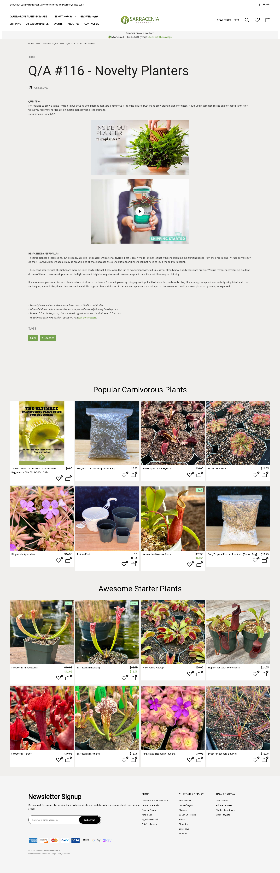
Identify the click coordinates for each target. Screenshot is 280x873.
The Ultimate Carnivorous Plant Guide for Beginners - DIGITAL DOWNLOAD (34, 470)
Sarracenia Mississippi (89, 667)
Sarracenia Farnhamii (88, 753)
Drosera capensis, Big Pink (222, 753)
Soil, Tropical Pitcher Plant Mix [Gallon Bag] (232, 554)
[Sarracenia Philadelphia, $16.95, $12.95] (42, 632)
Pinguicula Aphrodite (23, 554)
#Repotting (47, 337)
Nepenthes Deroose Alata (156, 554)
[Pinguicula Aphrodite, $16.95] (42, 518)
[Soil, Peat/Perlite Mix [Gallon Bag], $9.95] (107, 433)
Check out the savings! (159, 37)
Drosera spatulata (218, 468)
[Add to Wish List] (59, 479)
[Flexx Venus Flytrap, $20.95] (173, 632)
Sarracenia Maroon (21, 753)
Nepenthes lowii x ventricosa (224, 667)
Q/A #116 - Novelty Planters (108, 70)
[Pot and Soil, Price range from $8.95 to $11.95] (107, 518)
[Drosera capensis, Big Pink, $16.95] (238, 718)
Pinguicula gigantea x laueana (158, 753)
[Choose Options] (134, 475)
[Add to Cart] (68, 479)
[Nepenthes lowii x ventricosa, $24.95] (238, 632)
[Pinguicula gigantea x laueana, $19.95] (173, 718)
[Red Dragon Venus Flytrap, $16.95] (173, 433)
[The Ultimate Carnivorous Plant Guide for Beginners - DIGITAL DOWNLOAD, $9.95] (42, 433)
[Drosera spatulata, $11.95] (238, 433)
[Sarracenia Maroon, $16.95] (42, 718)
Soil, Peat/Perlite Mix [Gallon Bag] (96, 468)
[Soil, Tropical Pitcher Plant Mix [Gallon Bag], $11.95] (238, 518)
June (32, 57)
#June (33, 337)
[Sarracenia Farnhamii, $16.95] (107, 718)
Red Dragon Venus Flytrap (156, 468)
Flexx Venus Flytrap (153, 667)
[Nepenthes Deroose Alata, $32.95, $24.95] (173, 518)
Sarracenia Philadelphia (24, 667)
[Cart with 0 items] (267, 20)
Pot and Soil (83, 554)
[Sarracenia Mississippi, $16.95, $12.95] (107, 632)
